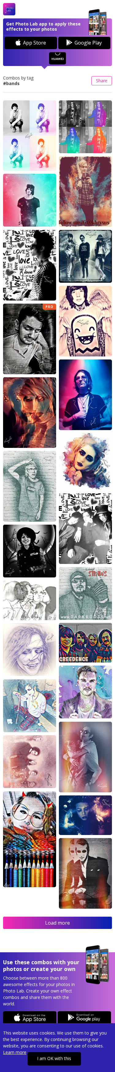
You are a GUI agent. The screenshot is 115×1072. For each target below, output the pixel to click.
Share (101, 81)
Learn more (14, 1052)
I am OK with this (54, 1058)
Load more (57, 922)
